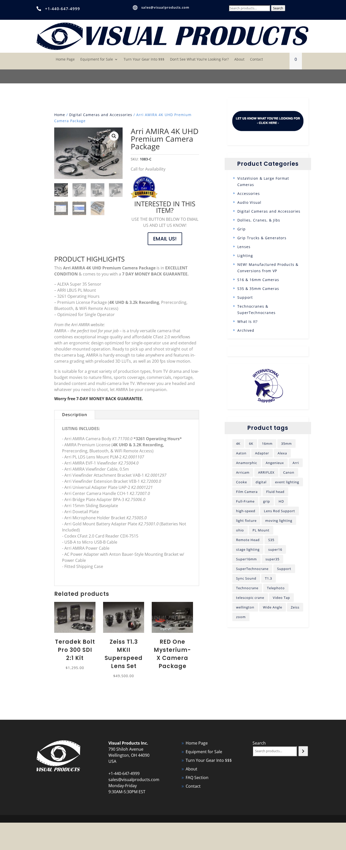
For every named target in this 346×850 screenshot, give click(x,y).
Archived (245, 330)
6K (251, 443)
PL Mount (261, 530)
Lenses (244, 246)
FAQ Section (197, 777)
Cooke (241, 482)
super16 (275, 549)
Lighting (245, 255)
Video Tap (281, 597)
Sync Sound (246, 578)
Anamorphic (246, 462)
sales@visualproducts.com (165, 7)
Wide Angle (272, 607)
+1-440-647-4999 (62, 8)
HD (281, 501)
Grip (241, 229)
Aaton (241, 453)
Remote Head (248, 540)
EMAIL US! (165, 238)
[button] (114, 136)
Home (59, 114)
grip (266, 501)
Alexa (282, 453)
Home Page (65, 60)
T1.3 (268, 578)
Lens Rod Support (279, 511)
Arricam (242, 472)
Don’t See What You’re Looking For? (199, 60)
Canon (288, 472)
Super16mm (246, 559)
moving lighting (278, 520)
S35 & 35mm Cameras (258, 288)
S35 (271, 540)
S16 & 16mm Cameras (258, 279)
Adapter (262, 453)
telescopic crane (250, 597)
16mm (267, 443)
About (239, 60)
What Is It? (247, 321)
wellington (245, 607)
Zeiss (295, 607)
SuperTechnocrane (252, 568)
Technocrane (247, 588)
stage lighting (248, 549)
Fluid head (275, 491)
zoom (241, 617)
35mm (286, 443)
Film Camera (247, 491)
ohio (240, 530)
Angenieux (275, 462)
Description (74, 414)
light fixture (246, 520)
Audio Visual (249, 202)
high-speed (245, 511)
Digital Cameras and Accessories (100, 114)
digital (261, 482)
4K (238, 443)
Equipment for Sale (96, 60)
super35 (272, 559)
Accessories (248, 193)
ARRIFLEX (266, 472)
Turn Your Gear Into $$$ (144, 60)
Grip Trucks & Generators (261, 237)
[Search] (303, 751)
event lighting (287, 482)
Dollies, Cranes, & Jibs (258, 220)
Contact (256, 60)
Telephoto (276, 588)
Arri (296, 462)
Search (278, 8)
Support (245, 297)
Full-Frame (245, 501)
